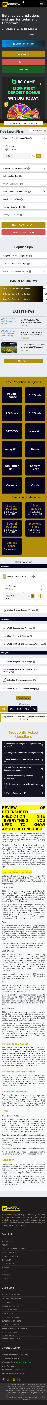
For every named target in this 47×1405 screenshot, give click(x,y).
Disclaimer (6, 1260)
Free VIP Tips (41, 1384)
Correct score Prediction (34, 1388)
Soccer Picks (23, 1386)
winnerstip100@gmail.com (14, 1369)
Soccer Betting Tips (10, 1306)
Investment (23, 62)
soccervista (32, 1384)
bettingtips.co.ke (23, 1393)
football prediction (10, 1325)
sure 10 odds (7, 1313)
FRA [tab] (27, 709)
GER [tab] (19, 709)
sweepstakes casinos (11, 1338)
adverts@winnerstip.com (14, 1373)
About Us (6, 1245)
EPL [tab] (3, 709)
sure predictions (9, 1310)
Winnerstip (11, 1214)
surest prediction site (11, 1321)
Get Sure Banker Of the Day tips (22, 288)
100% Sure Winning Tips (11, 1298)
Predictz (18, 1390)
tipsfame (21, 1397)
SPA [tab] (11, 709)
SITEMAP (5, 1278)
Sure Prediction (12, 1386)
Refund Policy (8, 1264)
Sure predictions (9, 1332)
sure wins (6, 1302)
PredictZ (22, 1388)
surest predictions (10, 1317)
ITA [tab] (34, 709)
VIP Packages (23, 54)
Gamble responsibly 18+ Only (35, 1397)
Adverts (5, 1267)
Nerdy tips (33, 1393)
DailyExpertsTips (34, 1386)
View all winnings (24, 698)
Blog (4, 1271)
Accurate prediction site (19, 1384)
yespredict (26, 1399)
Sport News (23, 69)
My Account (7, 1241)
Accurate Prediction (11, 1295)
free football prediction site (14, 1328)
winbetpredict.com (35, 1395)
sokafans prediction (29, 1390)
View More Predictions (22, 232)
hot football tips (8, 1335)
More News (23, 361)
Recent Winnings (9, 1252)
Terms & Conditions (10, 1256)
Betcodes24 (10, 1390)
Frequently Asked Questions (14, 1248)
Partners (6, 1275)
